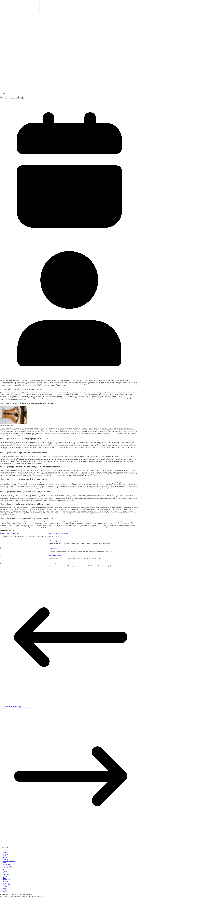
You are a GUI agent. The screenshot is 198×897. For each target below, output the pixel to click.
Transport (6, 881)
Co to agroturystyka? (54, 541)
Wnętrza (5, 890)
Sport (4, 878)
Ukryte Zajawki (7, 885)
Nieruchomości (7, 866)
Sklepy (5, 876)
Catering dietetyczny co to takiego (58, 533)
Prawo (5, 871)
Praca (4, 869)
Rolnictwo (6, 874)
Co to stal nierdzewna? (55, 555)
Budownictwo (7, 852)
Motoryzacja (6, 864)
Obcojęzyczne (7, 868)
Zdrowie (2, 93)
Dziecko (5, 854)
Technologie (6, 879)
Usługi (5, 888)
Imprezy (5, 859)
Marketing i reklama (9, 861)
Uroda (5, 886)
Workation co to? (53, 548)
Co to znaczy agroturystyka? (56, 563)
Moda (4, 862)
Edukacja (5, 856)
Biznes (5, 851)
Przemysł (5, 873)
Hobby (5, 857)
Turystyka (6, 883)
